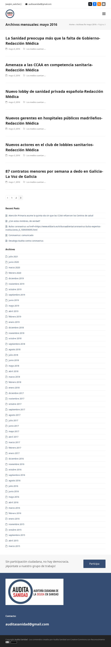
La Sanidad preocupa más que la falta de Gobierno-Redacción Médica (52, 40)
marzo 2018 (14, 376)
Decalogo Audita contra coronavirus (26, 240)
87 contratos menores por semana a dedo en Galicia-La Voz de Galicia (54, 174)
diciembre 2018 (16, 327)
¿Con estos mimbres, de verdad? (24, 221)
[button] (104, 13)
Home (71, 24)
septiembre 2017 (17, 409)
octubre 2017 (15, 404)
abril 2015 (13, 540)
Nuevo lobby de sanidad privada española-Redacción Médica (54, 94)
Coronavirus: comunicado (21, 235)
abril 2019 (13, 311)
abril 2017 (13, 436)
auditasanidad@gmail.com (39, 4)
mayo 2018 (14, 365)
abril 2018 (13, 371)
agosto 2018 (14, 349)
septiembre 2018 (17, 344)
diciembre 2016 (16, 458)
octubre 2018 (15, 338)
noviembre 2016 (16, 464)
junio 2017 (14, 425)
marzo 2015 (14, 546)
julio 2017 (13, 420)
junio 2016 (14, 491)
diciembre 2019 (16, 278)
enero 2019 (14, 322)
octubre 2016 (15, 469)
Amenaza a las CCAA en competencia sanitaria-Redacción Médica (49, 67)
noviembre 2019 (16, 283)
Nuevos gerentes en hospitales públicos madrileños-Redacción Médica (53, 120)
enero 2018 (14, 387)
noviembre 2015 (16, 524)
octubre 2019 (15, 289)
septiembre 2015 (17, 535)
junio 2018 (14, 360)
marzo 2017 (14, 442)
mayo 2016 (14, 496)
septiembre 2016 (17, 475)
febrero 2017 (15, 447)
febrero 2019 (15, 316)
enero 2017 (14, 453)
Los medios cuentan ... (36, 49)
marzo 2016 (14, 507)
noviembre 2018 (16, 333)
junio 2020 (14, 262)
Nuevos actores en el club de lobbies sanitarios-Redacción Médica (49, 147)
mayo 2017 (14, 431)
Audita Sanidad (21, 639)
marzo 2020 (14, 267)
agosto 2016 (14, 480)
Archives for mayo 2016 (86, 24)
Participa (94, 563)
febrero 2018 (15, 382)
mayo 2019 (14, 305)
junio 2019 (14, 300)
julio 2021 (13, 256)
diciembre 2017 (16, 393)
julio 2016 (13, 486)
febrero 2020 (15, 272)
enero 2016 (14, 518)
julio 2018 (13, 355)
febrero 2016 (15, 513)
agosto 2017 (14, 415)
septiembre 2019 (17, 294)
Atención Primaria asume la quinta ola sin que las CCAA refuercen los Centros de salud (51, 215)
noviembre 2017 (16, 398)
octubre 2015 (15, 529)
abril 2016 (13, 502)
